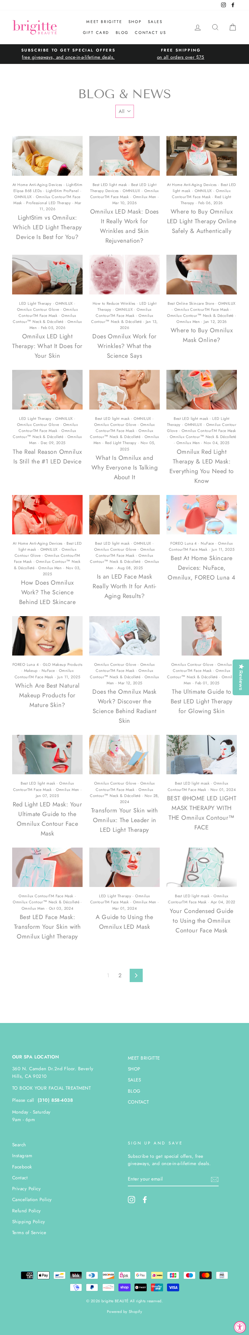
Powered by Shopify (124, 1311)
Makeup (31, 670)
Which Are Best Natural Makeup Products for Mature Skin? (47, 695)
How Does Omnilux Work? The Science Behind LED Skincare (47, 592)
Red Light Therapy (121, 443)
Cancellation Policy (32, 1199)
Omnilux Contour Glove (38, 309)
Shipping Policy (28, 1221)
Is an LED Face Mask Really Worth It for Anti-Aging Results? (124, 586)
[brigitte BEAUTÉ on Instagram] (131, 1199)
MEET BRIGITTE (104, 22)
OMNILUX (23, 197)
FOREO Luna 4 (183, 543)
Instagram (22, 1155)
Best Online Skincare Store (191, 303)
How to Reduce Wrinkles (114, 303)
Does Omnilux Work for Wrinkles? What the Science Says (124, 346)
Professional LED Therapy (48, 203)
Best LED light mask (110, 185)
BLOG (122, 32)
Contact (20, 1177)
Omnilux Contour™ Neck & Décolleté (200, 315)
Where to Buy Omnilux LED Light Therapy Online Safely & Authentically (202, 221)
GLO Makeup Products (63, 664)
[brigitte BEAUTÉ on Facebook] (144, 1199)
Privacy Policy (26, 1188)
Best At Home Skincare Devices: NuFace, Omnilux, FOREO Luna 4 (201, 568)
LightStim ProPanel (62, 191)
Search (19, 1144)
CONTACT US (150, 32)
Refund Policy (26, 1210)
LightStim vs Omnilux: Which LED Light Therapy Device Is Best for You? (47, 227)
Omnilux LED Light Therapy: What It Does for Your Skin (47, 346)
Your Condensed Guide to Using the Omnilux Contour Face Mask (201, 921)
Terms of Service (29, 1232)
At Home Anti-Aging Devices (37, 185)
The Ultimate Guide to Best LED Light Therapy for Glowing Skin (202, 701)
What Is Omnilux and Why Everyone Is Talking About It (124, 467)
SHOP (135, 22)
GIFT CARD (96, 32)
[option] (68, 54)
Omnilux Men (144, 197)
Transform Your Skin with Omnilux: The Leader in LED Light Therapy (124, 820)
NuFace (207, 543)
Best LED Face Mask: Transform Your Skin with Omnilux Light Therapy (47, 927)
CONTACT (138, 1102)
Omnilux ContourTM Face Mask (201, 309)
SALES (155, 22)
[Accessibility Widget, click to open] (240, 1327)
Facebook (22, 1167)
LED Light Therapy (35, 303)
